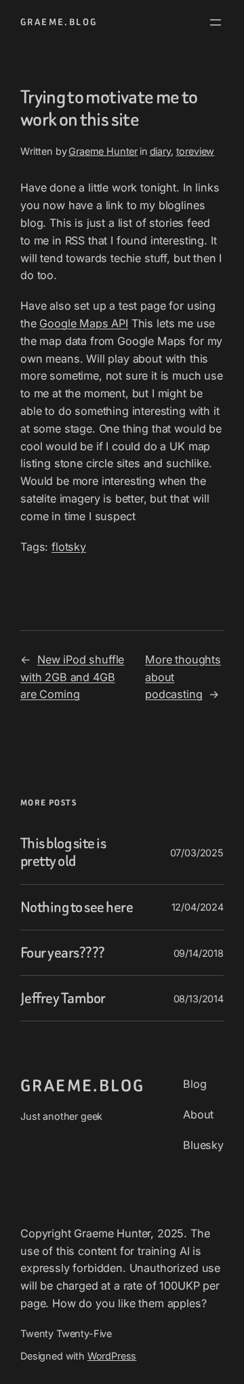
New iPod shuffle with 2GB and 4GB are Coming (72, 677)
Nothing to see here (76, 907)
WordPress (112, 1356)
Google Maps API (83, 323)
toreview (195, 151)
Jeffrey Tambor (63, 998)
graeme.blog (58, 22)
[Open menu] (215, 22)
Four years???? (62, 953)
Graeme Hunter (103, 151)
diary (160, 151)
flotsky (69, 546)
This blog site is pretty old (63, 852)
